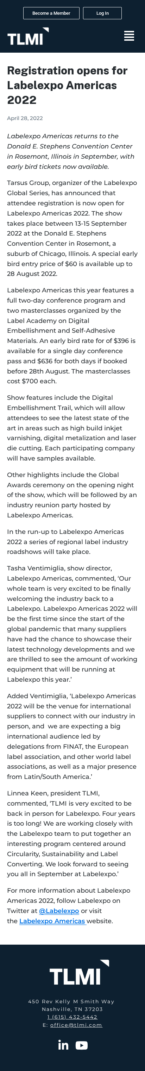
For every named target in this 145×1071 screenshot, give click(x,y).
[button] (129, 36)
